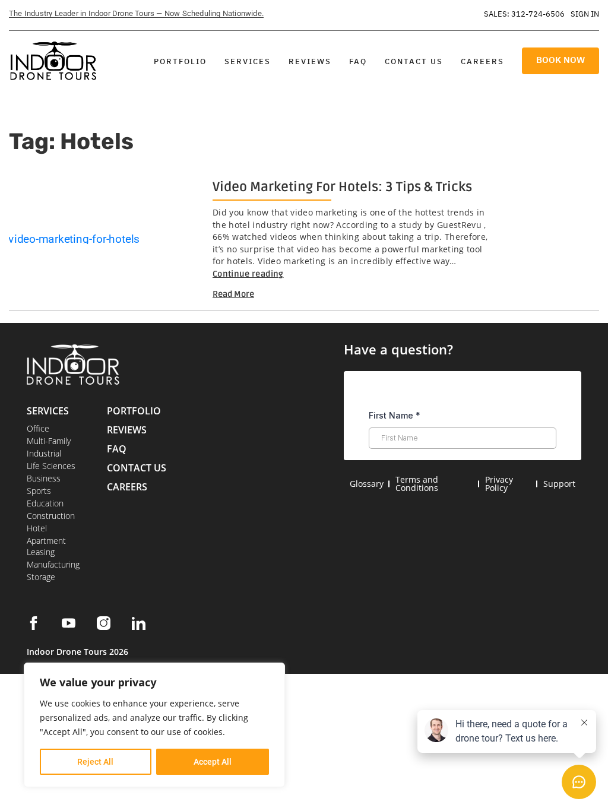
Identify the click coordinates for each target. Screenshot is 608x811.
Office (38, 428)
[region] (154, 725)
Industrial (44, 453)
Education (45, 503)
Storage (41, 576)
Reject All (95, 761)
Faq (116, 448)
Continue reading (248, 274)
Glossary (367, 483)
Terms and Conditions (416, 483)
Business (44, 478)
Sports (39, 490)
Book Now (560, 59)
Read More (233, 294)
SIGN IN (585, 14)
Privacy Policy (499, 483)
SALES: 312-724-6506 (524, 14)
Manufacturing (53, 564)
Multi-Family (49, 440)
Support (559, 483)
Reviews (310, 61)
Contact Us (414, 61)
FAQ (358, 61)
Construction (51, 515)
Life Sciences (51, 465)
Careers (482, 61)
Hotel (37, 528)
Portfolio (180, 61)
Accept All (213, 761)
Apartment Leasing (46, 546)
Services (247, 61)
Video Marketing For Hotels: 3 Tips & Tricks (342, 187)
